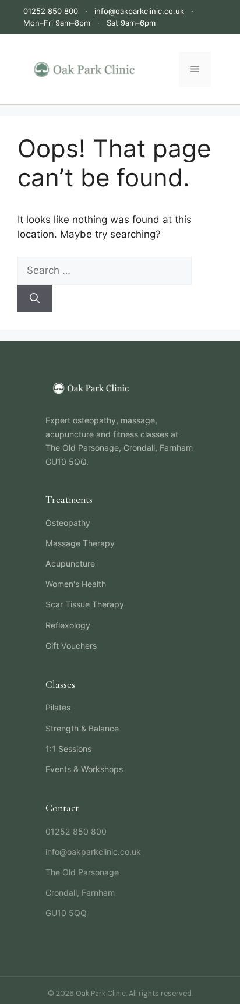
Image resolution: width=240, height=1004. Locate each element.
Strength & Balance (82, 728)
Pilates (57, 707)
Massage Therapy (80, 543)
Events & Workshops (84, 769)
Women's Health (75, 584)
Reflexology (67, 625)
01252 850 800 (50, 11)
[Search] (34, 299)
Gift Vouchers (71, 646)
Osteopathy (67, 523)
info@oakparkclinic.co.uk (139, 11)
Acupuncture (70, 563)
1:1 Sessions (68, 749)
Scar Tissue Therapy (84, 604)
